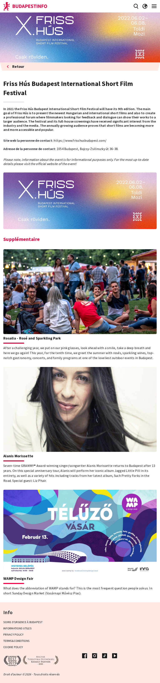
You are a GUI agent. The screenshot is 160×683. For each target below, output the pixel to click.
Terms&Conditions (16, 641)
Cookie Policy (13, 647)
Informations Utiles (17, 628)
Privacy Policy (13, 634)
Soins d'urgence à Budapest (23, 622)
